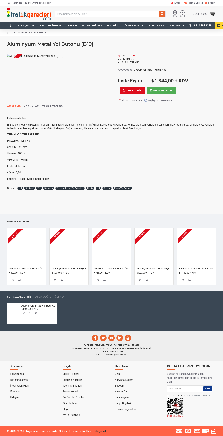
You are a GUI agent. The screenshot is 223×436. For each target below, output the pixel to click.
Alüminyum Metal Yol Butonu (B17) (197, 268)
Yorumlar (31, 106)
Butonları (48, 188)
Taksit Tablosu (53, 106)
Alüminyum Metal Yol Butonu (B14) (112, 268)
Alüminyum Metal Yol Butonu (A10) (27, 268)
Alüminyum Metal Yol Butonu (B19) (38, 305)
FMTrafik (130, 59)
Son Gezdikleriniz (19, 296)
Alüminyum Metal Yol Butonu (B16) (155, 268)
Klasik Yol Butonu (122, 188)
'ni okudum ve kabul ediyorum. (190, 396)
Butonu (107, 188)
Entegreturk (100, 431)
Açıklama (14, 106)
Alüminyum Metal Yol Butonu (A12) (70, 268)
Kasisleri (30, 188)
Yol (20, 188)
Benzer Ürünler (18, 221)
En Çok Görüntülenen (49, 296)
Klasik (90, 188)
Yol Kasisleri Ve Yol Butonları (70, 188)
